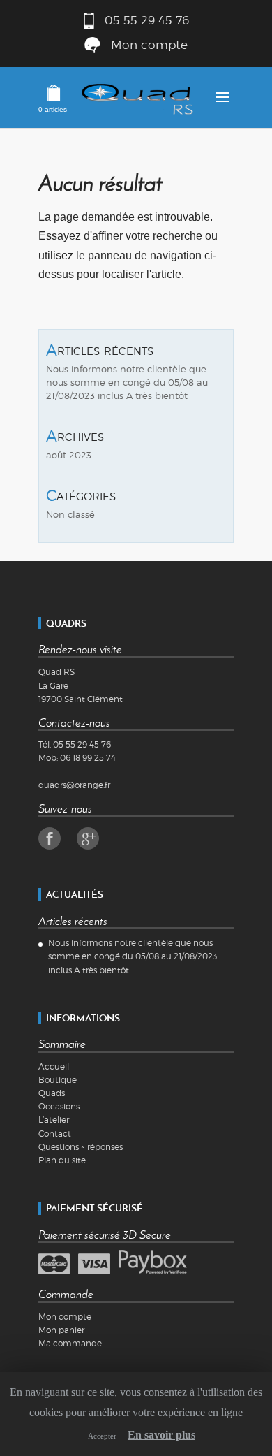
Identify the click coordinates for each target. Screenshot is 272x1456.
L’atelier (53, 1119)
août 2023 (68, 455)
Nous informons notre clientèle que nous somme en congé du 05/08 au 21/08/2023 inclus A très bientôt (127, 382)
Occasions (59, 1106)
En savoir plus (161, 1435)
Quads (51, 1093)
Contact (54, 1133)
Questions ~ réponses (80, 1147)
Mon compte (149, 44)
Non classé (70, 514)
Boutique (57, 1080)
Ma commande (70, 1343)
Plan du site (62, 1160)
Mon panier (61, 1330)
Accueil (53, 1066)
